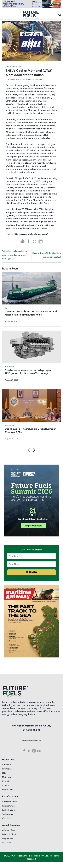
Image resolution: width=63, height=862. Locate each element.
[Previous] (29, 451)
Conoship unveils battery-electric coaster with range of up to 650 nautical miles (31, 313)
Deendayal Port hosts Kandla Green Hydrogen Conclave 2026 (30, 430)
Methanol (16, 67)
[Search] (59, 14)
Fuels (8, 67)
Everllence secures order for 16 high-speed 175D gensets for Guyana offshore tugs (29, 372)
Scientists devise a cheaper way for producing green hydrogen (15, 255)
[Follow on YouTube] (38, 751)
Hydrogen (9, 425)
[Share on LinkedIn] (40, 241)
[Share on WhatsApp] (22, 241)
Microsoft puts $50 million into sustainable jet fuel (46, 255)
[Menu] (4, 15)
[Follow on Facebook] (24, 751)
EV (6, 308)
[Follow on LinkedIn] (34, 751)
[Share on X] (34, 241)
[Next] (34, 451)
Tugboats (9, 367)
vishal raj (37, 79)
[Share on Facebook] (28, 241)
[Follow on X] (29, 751)
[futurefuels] (31, 14)
